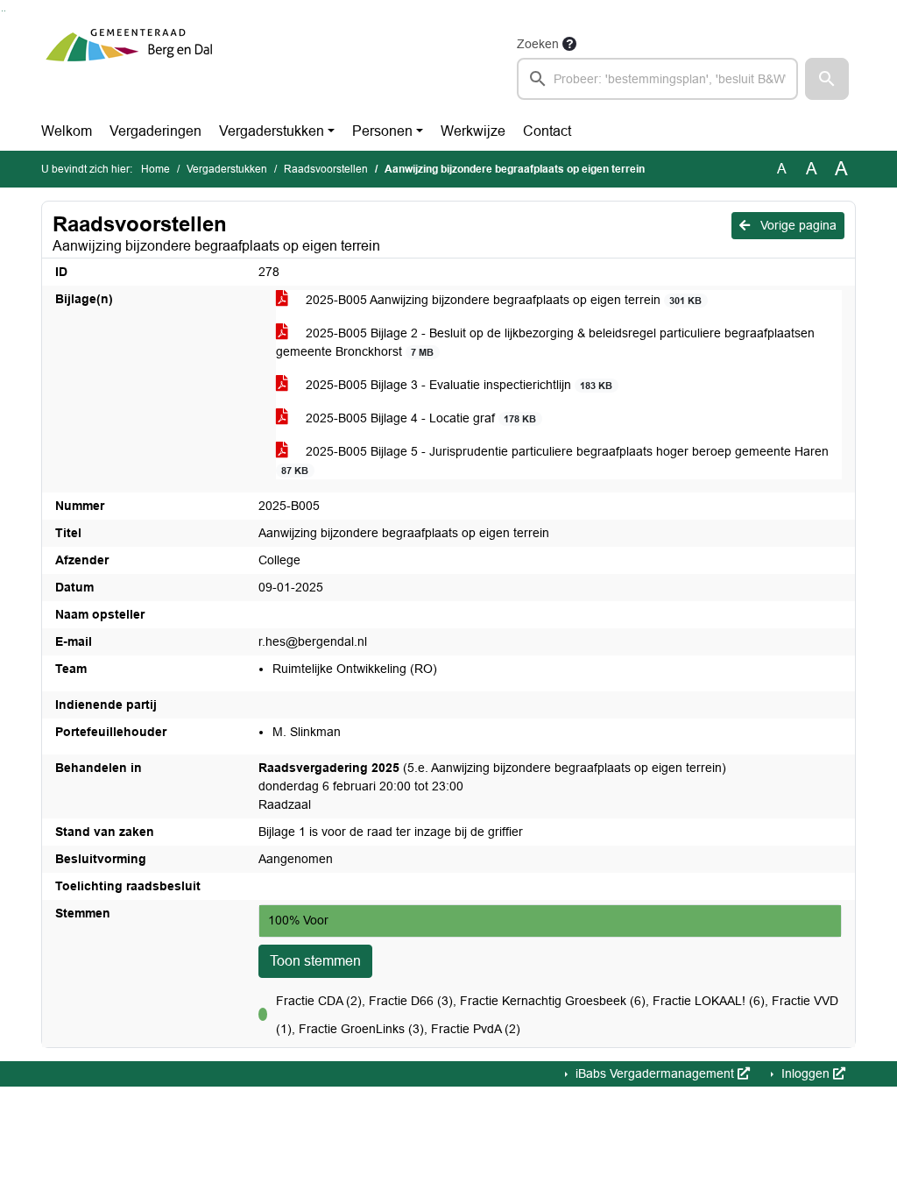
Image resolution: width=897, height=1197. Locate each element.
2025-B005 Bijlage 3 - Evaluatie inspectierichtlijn (457, 385)
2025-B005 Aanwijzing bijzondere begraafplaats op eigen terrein (502, 300)
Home (155, 169)
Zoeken (538, 44)
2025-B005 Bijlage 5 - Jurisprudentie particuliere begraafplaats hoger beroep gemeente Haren (555, 460)
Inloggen (805, 1073)
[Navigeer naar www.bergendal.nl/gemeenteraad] (128, 66)
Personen (382, 131)
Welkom (66, 131)
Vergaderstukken (271, 131)
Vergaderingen (155, 131)
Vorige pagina (797, 225)
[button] (827, 79)
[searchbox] (657, 79)
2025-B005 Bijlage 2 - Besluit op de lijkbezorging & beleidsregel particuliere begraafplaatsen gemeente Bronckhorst (545, 342)
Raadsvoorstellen (326, 169)
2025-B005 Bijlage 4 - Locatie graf (419, 418)
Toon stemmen (315, 960)
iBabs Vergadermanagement (655, 1073)
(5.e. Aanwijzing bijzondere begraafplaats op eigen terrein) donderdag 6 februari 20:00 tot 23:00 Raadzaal (492, 786)
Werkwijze (473, 131)
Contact (547, 131)
